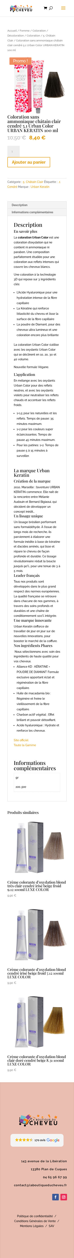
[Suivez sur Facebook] (55, 1197)
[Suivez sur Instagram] (63, 1197)
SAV (51, 1226)
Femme (25, 30)
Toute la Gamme (25, 745)
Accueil (12, 30)
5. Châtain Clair (33, 182)
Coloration (33, 35)
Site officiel (21, 740)
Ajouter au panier (29, 162)
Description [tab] (19, 205)
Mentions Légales (32, 1226)
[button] (37, 1140)
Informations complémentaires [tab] (32, 212)
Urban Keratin (40, 186)
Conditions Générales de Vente (35, 1221)
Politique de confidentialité (35, 1216)
